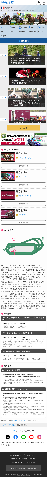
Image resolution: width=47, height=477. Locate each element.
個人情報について (15, 455)
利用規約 (14, 459)
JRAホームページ (18, 420)
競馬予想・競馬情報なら (23, 468)
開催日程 (12, 425)
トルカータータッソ (25, 158)
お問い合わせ (31, 462)
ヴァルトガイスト (24, 196)
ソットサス (22, 177)
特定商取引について (18, 462)
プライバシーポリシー (30, 455)
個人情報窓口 (23, 459)
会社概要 (33, 459)
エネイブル (22, 215)
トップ (3, 425)
